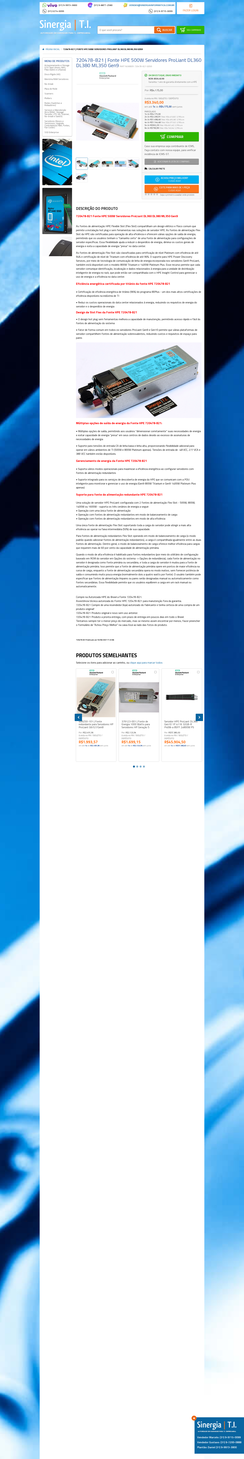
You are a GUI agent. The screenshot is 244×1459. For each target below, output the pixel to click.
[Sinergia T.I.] (65, 27)
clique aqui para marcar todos (146, 663)
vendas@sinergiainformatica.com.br (151, 5)
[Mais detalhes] (96, 697)
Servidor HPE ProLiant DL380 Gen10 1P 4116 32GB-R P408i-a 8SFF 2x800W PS (181, 724)
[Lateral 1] (57, 162)
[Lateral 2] (57, 211)
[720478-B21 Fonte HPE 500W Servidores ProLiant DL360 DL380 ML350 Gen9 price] (133, 163)
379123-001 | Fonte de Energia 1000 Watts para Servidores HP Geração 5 (136, 724)
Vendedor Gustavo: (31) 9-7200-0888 (219, 1442)
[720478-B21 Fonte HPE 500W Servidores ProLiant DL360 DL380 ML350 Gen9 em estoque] (107, 163)
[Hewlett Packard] (107, 76)
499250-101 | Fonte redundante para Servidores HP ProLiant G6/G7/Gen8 (96, 724)
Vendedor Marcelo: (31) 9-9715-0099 (219, 1437)
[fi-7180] (57, 246)
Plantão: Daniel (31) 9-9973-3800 (217, 1447)
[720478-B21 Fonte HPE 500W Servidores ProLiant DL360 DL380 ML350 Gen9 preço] (120, 163)
